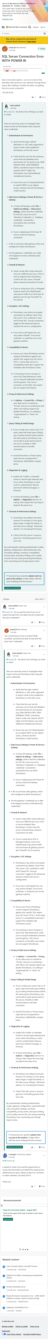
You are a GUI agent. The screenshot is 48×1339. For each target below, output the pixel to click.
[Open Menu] (44, 33)
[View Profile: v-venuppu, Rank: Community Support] (4, 1155)
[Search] (29, 27)
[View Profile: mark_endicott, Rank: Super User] (4, 607)
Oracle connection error (16, 1287)
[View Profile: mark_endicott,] (6, 106)
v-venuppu (12, 1154)
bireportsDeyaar (23, 1290)
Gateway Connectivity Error (17, 1307)
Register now (7, 19)
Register (36, 27)
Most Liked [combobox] (40, 599)
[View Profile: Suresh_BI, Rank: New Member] (5, 49)
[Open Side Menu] (3, 27)
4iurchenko (22, 1269)
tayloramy (21, 1281)
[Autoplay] (20, 1249)
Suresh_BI (12, 47)
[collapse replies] (24, 604)
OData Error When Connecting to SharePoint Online (24, 1276)
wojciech (19, 1310)
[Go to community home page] (16, 27)
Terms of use (34, 1326)
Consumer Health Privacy (32, 1334)
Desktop (6, 33)
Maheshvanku (23, 1301)
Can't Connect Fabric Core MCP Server (21, 1266)
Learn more (31, 41)
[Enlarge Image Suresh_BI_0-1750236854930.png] (24, 70)
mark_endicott (15, 105)
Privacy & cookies (22, 1326)
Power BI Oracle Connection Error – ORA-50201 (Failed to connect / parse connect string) (25, 1297)
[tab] (23, 1249)
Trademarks (6, 1331)
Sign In (43, 27)
